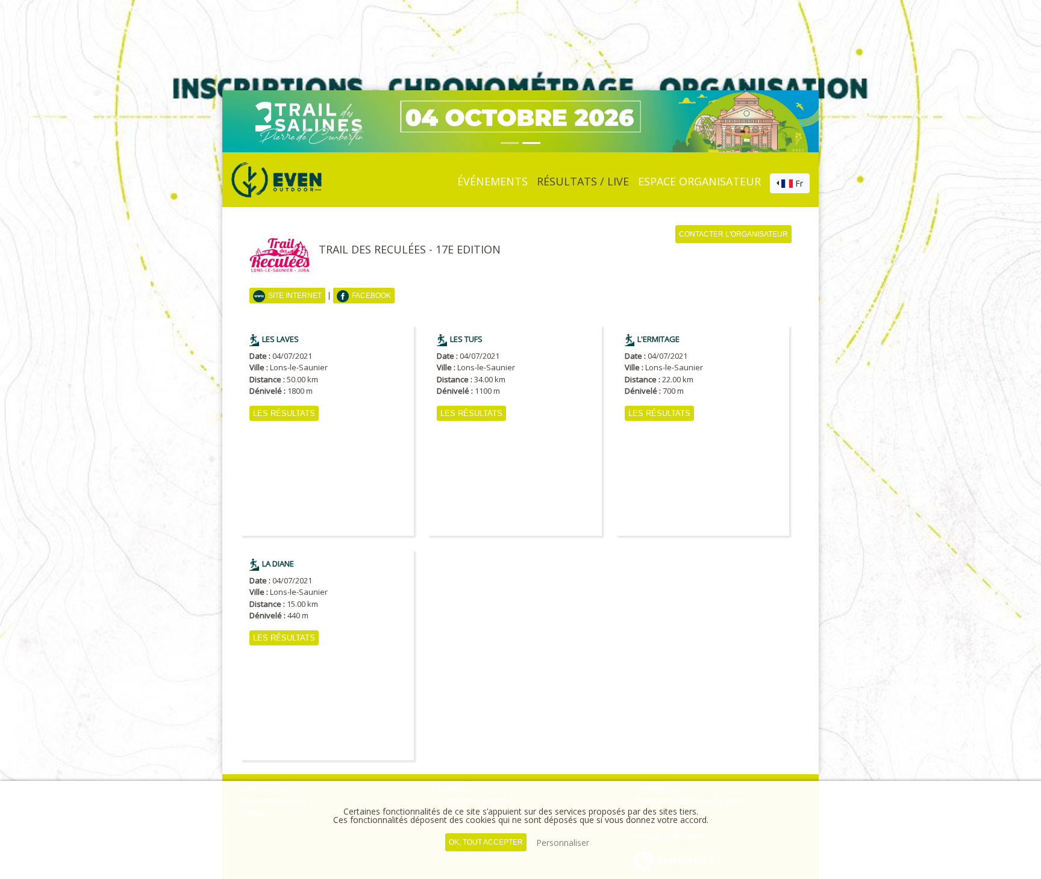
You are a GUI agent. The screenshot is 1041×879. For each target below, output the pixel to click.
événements (492, 181)
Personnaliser (562, 842)
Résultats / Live (583, 181)
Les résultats (284, 413)
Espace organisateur (699, 181)
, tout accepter (486, 842)
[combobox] (790, 183)
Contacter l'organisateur (733, 234)
